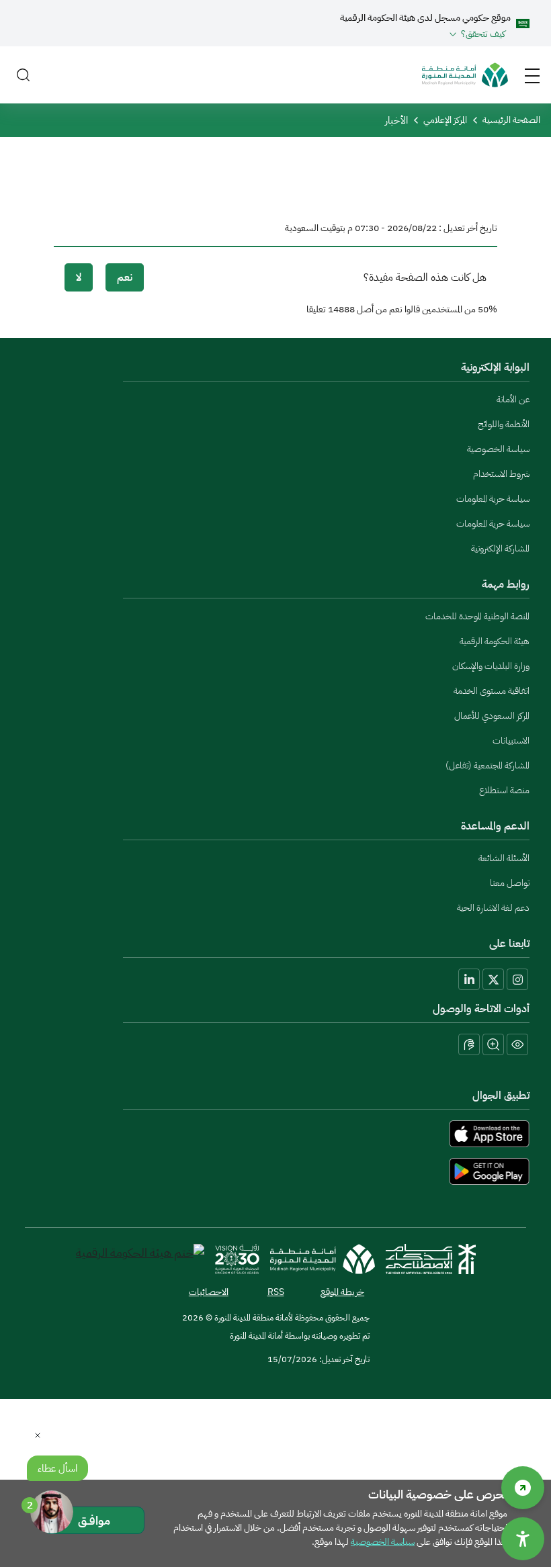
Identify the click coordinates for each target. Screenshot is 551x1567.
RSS (275, 1292)
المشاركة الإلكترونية (500, 548)
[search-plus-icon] (493, 1044)
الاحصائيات (208, 1292)
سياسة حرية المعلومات (492, 499)
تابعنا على (509, 944)
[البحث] (23, 75)
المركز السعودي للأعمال (491, 716)
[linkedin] (469, 979)
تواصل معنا (509, 883)
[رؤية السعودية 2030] (237, 1259)
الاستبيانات (511, 740)
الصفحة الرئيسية (511, 120)
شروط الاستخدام (501, 474)
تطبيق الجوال (500, 1095)
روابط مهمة (505, 584)
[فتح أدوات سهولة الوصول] (522, 1538)
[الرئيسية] (465, 74)
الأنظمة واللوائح (503, 424)
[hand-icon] (469, 1044)
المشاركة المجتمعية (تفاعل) (487, 765)
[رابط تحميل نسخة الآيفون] (275, 1133)
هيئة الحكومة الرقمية (494, 641)
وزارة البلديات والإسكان (490, 666)
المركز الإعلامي (445, 120)
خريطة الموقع (342, 1292)
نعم (124, 277)
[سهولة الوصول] (522, 1487)
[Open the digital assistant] (51, 1511)
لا (78, 277)
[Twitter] (493, 979)
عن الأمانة (513, 399)
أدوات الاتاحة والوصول (481, 1009)
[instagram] (517, 979)
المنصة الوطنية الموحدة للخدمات (477, 616)
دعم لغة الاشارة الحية (493, 908)
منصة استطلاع (504, 790)
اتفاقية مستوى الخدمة (491, 691)
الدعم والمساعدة (495, 826)
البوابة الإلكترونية (495, 367)
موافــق (94, 1520)
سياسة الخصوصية (498, 449)
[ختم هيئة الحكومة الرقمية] (140, 1259)
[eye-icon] (517, 1044)
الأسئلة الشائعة (503, 858)
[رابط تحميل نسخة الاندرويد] (275, 1171)
